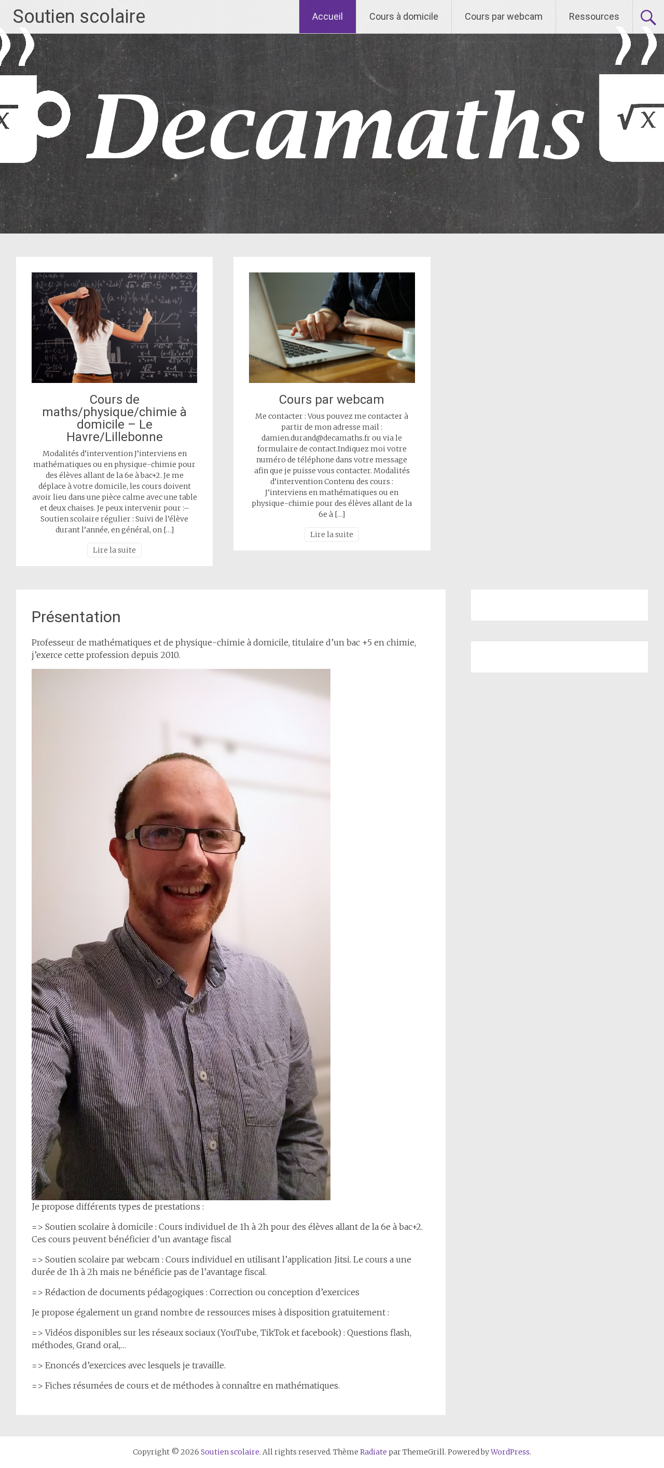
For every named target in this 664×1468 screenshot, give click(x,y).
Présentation (76, 617)
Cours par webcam (504, 16)
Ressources (594, 16)
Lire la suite (114, 550)
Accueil (327, 16)
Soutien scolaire (79, 17)
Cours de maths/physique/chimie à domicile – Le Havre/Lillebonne (114, 418)
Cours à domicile (403, 16)
